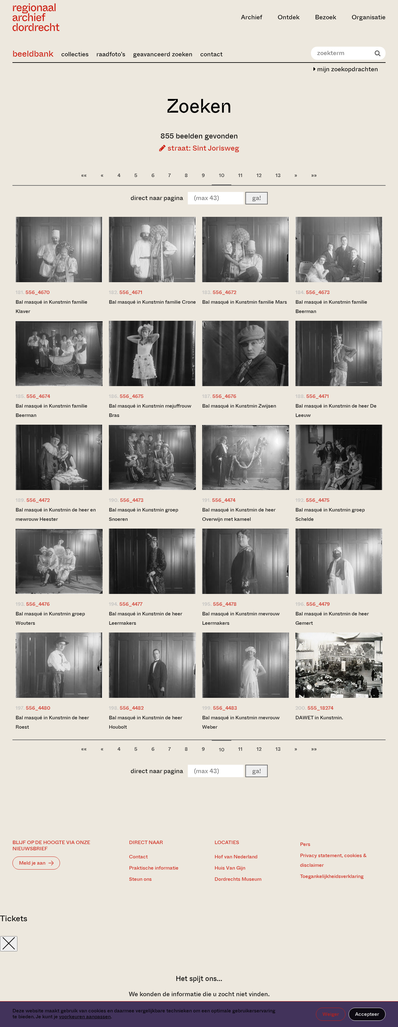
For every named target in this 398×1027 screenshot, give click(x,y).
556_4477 (130, 604)
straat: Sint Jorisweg (202, 148)
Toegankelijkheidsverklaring (331, 876)
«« (84, 175)
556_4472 (38, 500)
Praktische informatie (153, 867)
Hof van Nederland (236, 856)
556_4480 (38, 708)
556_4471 (317, 396)
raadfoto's (110, 54)
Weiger (330, 1014)
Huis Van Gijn (230, 867)
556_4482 (132, 708)
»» (314, 175)
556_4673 (318, 292)
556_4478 (225, 604)
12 (259, 175)
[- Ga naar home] (68, 17)
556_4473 (131, 500)
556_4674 (38, 396)
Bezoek (325, 17)
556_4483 (225, 708)
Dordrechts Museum (238, 879)
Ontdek (288, 17)
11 (240, 175)
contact (211, 54)
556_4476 (38, 604)
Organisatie (369, 17)
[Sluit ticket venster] (8, 943)
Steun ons (140, 879)
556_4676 (224, 396)
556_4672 (224, 292)
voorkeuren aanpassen (85, 1016)
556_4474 (223, 500)
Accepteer (367, 1014)
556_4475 (318, 500)
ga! (256, 198)
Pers (305, 844)
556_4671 (130, 292)
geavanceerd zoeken (162, 54)
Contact (138, 856)
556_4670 (37, 292)
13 (277, 175)
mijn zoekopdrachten (347, 69)
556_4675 (132, 396)
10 (221, 175)
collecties (75, 54)
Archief (251, 17)
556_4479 (318, 604)
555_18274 (320, 708)
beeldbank (32, 53)
